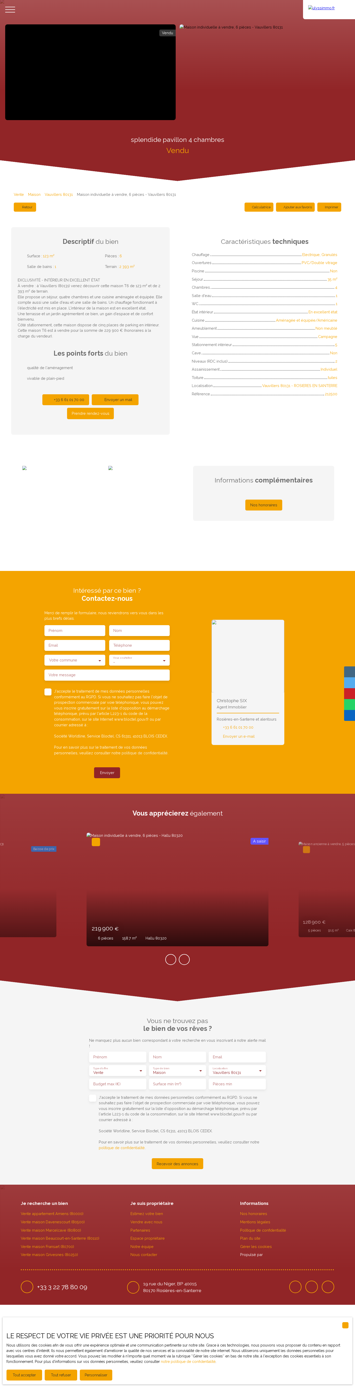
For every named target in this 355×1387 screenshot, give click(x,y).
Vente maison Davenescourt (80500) (53, 1222)
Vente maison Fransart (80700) (47, 1246)
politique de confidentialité (145, 753)
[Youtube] (328, 1287)
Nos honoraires (253, 1213)
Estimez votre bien (146, 1213)
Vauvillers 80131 (59, 194)
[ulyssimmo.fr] (329, 9)
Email (53, 645)
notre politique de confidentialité (188, 1362)
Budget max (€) (107, 1084)
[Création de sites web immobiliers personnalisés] (276, 1254)
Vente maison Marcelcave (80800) (51, 1230)
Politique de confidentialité (263, 1230)
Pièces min (222, 1084)
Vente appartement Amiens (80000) (52, 1213)
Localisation (220, 1067)
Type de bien (161, 1067)
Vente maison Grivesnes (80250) (49, 1254)
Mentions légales (255, 1222)
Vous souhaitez (122, 657)
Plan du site (250, 1238)
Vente (19, 194)
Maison (34, 194)
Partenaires (140, 1230)
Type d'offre (100, 1067)
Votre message (62, 675)
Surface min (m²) (167, 1084)
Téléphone (122, 645)
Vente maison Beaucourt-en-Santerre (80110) (60, 1238)
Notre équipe (142, 1246)
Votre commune (63, 660)
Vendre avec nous (146, 1222)
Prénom (55, 630)
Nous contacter (143, 1254)
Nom (117, 630)
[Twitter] (311, 1287)
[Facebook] (295, 1287)
